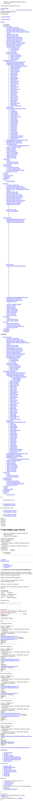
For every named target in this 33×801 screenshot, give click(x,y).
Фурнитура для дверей (10, 770)
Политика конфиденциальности (12, 759)
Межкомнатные (8, 218)
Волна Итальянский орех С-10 (9, 639)
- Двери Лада (13, 88)
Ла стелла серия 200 (15, 419)
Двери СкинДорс (14, 402)
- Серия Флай (13, 111)
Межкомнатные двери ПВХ (14, 141)
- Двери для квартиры (15, 55)
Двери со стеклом (11, 148)
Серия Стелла (13, 448)
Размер (2, 540)
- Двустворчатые (14, 48)
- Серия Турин (13, 119)
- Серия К (12, 109)
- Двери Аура (13, 93)
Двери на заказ (7, 164)
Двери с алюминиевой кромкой (18, 376)
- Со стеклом (13, 51)
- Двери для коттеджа (15, 56)
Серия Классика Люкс (15, 450)
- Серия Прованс (14, 114)
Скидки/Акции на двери (10, 771)
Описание (6, 564)
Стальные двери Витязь (13, 27)
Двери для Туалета (11, 157)
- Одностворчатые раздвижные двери (19, 145)
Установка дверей (8, 175)
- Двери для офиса (14, 57)
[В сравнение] (6, 642)
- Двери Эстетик (14, 98)
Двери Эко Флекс (14, 382)
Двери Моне (13, 413)
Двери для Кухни (11, 156)
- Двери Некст (13, 79)
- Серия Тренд (13, 129)
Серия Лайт (13, 444)
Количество (4, 550)
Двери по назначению (12, 53)
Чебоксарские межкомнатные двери (16, 108)
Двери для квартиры (15, 365)
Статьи (5, 174)
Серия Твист (13, 431)
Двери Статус (13, 411)
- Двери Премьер (14, 78)
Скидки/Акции (8, 166)
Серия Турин (13, 433)
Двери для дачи (14, 370)
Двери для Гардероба (12, 152)
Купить (12, 550)
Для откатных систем (12, 162)
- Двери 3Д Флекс (14, 70)
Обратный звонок (11, 11)
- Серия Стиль (13, 125)
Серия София (13, 426)
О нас (5, 179)
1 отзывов (3, 559)
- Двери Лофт (13, 101)
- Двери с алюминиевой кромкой (18, 66)
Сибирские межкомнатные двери (15, 64)
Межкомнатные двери (9, 60)
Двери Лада (13, 401)
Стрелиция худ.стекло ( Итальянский (10, 747)
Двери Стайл (13, 389)
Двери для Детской (12, 155)
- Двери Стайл (13, 75)
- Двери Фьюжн (14, 92)
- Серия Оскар (13, 127)
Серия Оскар (13, 441)
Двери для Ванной (11, 151)
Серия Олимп (13, 435)
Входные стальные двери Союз (15, 29)
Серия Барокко (14, 434)
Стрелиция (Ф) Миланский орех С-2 (10, 716)
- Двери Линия (14, 82)
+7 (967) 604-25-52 (5, 19)
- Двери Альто (13, 77)
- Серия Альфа (13, 131)
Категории (6, 24)
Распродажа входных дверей (14, 37)
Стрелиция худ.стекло (9, 505)
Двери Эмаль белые (15, 381)
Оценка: (3, 614)
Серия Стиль (13, 438)
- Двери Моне (13, 100)
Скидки (6, 322)
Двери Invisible (17, 379)
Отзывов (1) (7, 567)
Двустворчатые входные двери (15, 38)
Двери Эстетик (14, 412)
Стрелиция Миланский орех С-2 (9, 693)
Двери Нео (13, 398)
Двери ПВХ (13, 408)
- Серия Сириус (14, 138)
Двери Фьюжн (13, 405)
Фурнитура (7, 159)
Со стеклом (13, 361)
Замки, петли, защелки (13, 163)
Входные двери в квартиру (14, 41)
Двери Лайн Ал (17, 378)
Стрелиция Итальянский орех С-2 (9, 666)
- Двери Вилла (13, 74)
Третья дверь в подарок (13, 167)
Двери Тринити (14, 397)
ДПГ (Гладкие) (14, 409)
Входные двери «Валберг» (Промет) (16, 30)
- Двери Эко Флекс (15, 68)
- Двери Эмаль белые (15, 67)
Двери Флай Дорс (14, 416)
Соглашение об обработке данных (13, 758)
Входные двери (8, 26)
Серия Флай (13, 424)
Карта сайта (7, 775)
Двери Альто (13, 390)
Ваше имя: (3, 603)
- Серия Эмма (13, 115)
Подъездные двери (12, 52)
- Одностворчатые (14, 49)
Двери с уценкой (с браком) (14, 146)
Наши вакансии (11, 181)
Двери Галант (13, 386)
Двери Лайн (13, 418)
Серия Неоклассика (15, 430)
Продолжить (4, 615)
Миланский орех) (25, 747)
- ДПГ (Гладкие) (14, 96)
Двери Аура (13, 407)
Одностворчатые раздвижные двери (19, 459)
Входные (6, 183)
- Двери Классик (14, 86)
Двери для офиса (14, 368)
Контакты (6, 178)
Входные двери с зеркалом (14, 45)
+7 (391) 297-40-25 (5, 16)
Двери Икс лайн (14, 394)
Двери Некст (13, 393)
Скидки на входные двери (13, 168)
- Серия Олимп (14, 122)
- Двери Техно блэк (15, 71)
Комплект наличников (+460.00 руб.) (14, 632)
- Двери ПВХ (13, 94)
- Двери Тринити (14, 83)
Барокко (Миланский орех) (8, 742)
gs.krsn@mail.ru (8, 785)
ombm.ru (20, 798)
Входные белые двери (12, 34)
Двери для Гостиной (12, 153)
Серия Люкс (13, 439)
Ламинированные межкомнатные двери (17, 140)
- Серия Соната (14, 123)
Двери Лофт (13, 415)
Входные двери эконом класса (15, 40)
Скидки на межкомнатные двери (15, 170)
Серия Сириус (13, 452)
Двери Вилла (13, 387)
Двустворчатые (14, 359)
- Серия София (13, 112)
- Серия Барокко (14, 120)
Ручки (8, 160)
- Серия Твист (13, 118)
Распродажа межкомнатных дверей (16, 61)
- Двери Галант (14, 72)
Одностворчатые (14, 360)
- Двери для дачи (14, 59)
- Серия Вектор (14, 133)
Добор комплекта (5, 541)
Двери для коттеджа (15, 367)
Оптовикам (7, 177)
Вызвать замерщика (22, 10)
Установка (6, 329)
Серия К (12, 423)
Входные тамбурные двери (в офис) (16, 42)
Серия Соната (13, 437)
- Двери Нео (13, 85)
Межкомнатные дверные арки (14, 142)
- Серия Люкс (13, 126)
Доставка (6, 172)
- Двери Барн (13, 90)
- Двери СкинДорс (15, 89)
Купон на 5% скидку (12, 171)
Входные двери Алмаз (12, 35)
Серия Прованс (14, 427)
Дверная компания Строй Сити (12, 756)
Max (3, 22)
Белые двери (10, 107)
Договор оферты (8, 752)
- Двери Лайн (13, 104)
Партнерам (6, 774)
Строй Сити (4, 795)
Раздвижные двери (12, 144)
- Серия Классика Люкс (16, 137)
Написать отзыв (5, 561)
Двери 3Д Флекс (14, 383)
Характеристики (8, 565)
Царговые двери (11, 149)
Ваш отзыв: (4, 609)
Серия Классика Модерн (16, 449)
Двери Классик (14, 400)
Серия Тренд (13, 442)
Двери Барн (13, 404)
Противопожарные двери (13, 46)
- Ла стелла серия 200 (15, 105)
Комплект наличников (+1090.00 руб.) (15, 655)
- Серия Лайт (13, 130)
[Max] (1, 799)
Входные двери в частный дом (15, 44)
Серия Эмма (13, 428)
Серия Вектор (13, 446)
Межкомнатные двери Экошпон (15, 63)
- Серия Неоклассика (15, 116)
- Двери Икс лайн (14, 81)
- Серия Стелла (14, 134)
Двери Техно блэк (14, 385)
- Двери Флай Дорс (15, 103)
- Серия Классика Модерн (16, 135)
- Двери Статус (14, 97)
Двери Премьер (14, 391)
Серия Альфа (13, 445)
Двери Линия (13, 396)
